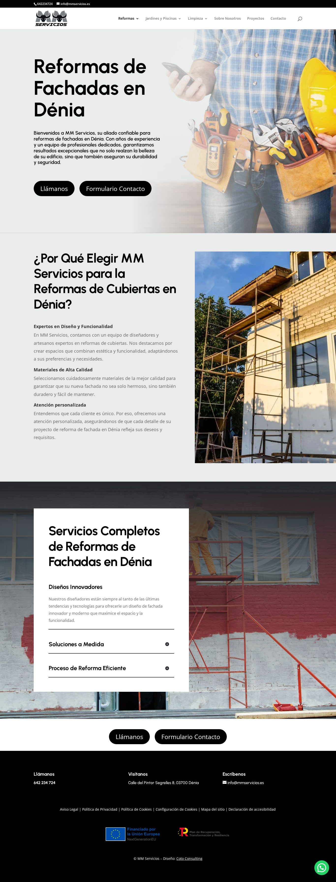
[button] (54, 188)
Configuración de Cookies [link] (176, 809)
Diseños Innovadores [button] (75, 586)
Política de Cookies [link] (136, 809)
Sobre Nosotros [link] (227, 19)
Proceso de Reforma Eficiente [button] (87, 668)
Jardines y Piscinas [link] (161, 19)
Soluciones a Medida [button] (76, 644)
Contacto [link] (278, 19)
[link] (51, 18)
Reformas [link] (126, 19)
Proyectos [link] (255, 19)
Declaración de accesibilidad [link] (252, 809)
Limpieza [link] (195, 19)
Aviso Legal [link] (69, 809)
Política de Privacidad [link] (99, 809)
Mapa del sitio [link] (213, 809)
